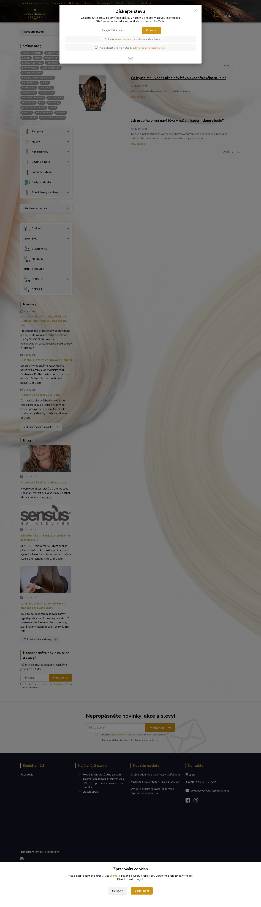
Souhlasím (142, 891)
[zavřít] (195, 10)
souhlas (114, 875)
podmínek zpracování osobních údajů (149, 48)
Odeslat (152, 30)
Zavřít (130, 58)
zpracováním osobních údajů (130, 39)
